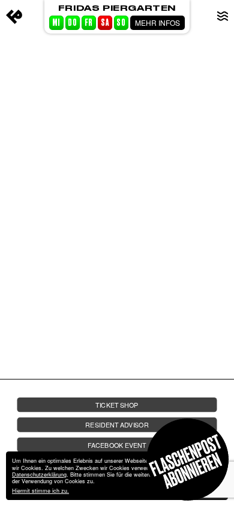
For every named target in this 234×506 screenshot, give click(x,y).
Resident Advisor (116, 424)
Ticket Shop (116, 404)
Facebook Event (117, 444)
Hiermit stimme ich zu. (40, 491)
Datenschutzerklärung (39, 474)
